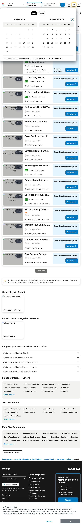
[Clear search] (23, 5)
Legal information (35, 481)
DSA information (34, 487)
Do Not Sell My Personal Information (37, 492)
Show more (8, 395)
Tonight (9, 58)
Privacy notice (34, 484)
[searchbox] (16, 5)
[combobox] (16, 4)
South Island (49, 459)
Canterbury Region (64, 459)
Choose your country (9, 474)
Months (42, 13)
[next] (72, 19)
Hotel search (7, 459)
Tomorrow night (24, 58)
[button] (16, 4)
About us (5, 498)
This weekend (40, 58)
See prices (70, 70)
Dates (34, 13)
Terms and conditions (36, 478)
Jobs (3, 501)
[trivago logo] (3, 4)
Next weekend (56, 58)
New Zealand (36, 459)
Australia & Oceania (21, 459)
